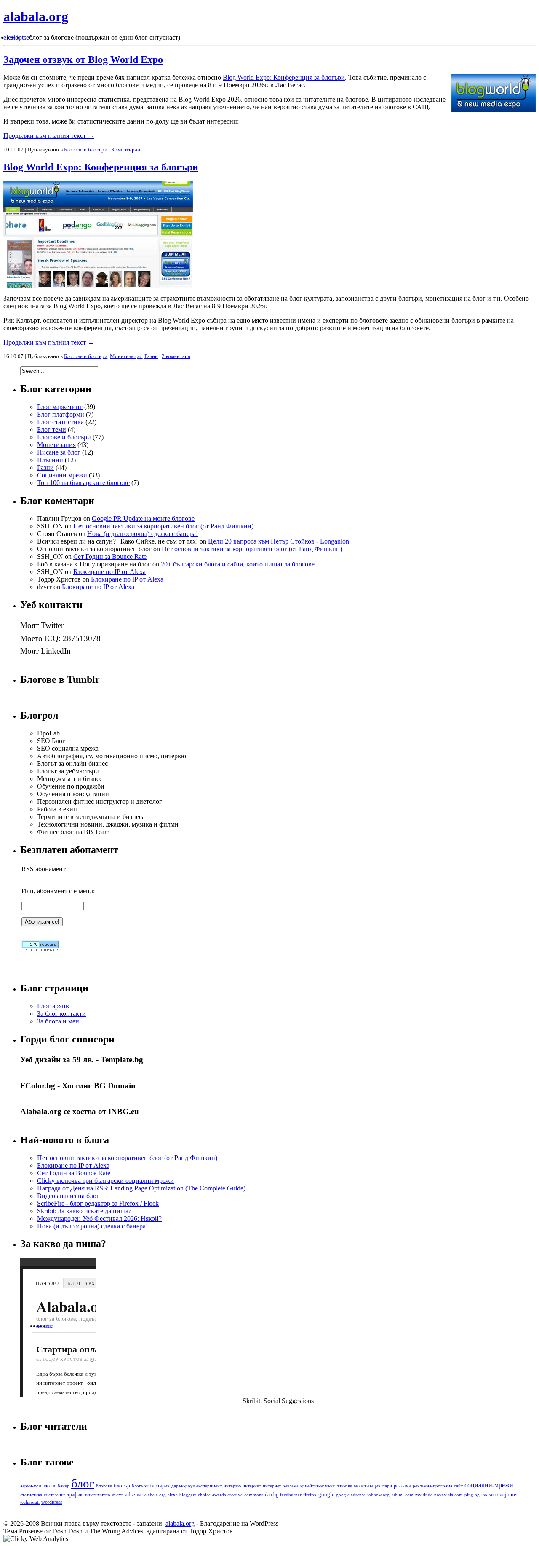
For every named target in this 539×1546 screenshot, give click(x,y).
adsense (134, 1495)
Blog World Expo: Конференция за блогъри (284, 77)
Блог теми (51, 429)
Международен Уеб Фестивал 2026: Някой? (99, 1218)
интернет (252, 1486)
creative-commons (245, 1494)
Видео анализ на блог (68, 1195)
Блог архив (53, 1006)
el (5, 37)
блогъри (140, 1485)
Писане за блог (58, 452)
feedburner (291, 1494)
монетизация (367, 1486)
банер (63, 1485)
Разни (151, 356)
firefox (310, 1494)
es (10, 37)
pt (21, 37)
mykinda (423, 1494)
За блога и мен (58, 1021)
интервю (232, 1485)
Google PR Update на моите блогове (143, 518)
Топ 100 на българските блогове (83, 482)
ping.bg (472, 1494)
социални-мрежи (488, 1485)
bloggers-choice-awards (202, 1494)
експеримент (209, 1485)
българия (160, 1486)
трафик (75, 1495)
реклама (402, 1486)
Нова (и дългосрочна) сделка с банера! (142, 533)
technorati (30, 1502)
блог (82, 1483)
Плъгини (50, 459)
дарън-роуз (183, 1486)
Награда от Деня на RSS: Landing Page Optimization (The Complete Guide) (141, 1188)
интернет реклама (281, 1485)
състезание (55, 1494)
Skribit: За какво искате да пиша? (84, 1211)
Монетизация (126, 356)
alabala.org (35, 16)
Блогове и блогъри (85, 149)
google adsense (351, 1494)
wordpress (51, 1502)
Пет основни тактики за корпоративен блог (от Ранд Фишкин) (163, 526)
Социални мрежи (62, 475)
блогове (104, 1485)
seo (492, 1495)
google (326, 1494)
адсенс (49, 1486)
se (26, 37)
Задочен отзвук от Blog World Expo (83, 59)
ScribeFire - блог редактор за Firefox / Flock (98, 1203)
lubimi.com (402, 1494)
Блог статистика (60, 422)
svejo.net (507, 1495)
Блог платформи (60, 414)
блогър (122, 1485)
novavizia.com (448, 1494)
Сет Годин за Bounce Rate (110, 556)
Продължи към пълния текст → (48, 135)
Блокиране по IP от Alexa (109, 571)
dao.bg (271, 1495)
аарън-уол (30, 1485)
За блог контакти (61, 1013)
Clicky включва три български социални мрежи (105, 1180)
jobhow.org (378, 1494)
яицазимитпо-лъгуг (103, 1494)
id (16, 37)
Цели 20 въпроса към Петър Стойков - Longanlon (278, 541)
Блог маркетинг (60, 406)
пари (387, 1485)
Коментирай (125, 149)
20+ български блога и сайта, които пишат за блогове (238, 564)
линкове (344, 1485)
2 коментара (176, 356)
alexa (173, 1494)
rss (484, 1495)
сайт (458, 1485)
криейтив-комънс (317, 1485)
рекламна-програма (432, 1485)
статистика (31, 1494)
